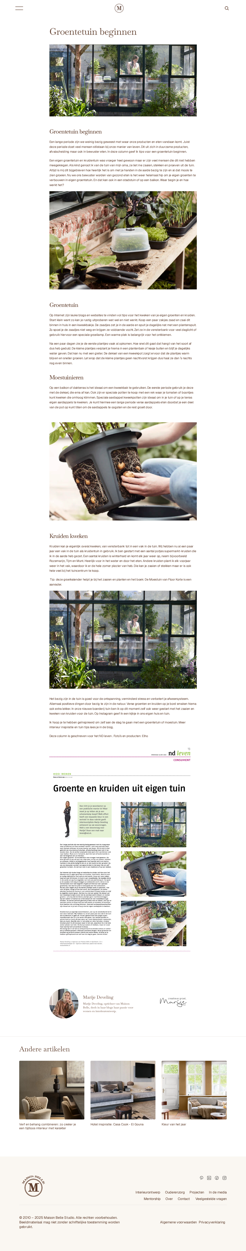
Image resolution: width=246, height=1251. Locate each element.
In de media (218, 1192)
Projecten (196, 1192)
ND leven (105, 736)
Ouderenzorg (175, 1192)
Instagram (106, 714)
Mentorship (152, 1199)
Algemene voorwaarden (178, 1222)
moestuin (171, 722)
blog (110, 727)
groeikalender (72, 579)
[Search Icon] (227, 8)
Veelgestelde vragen (211, 1199)
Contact (184, 1199)
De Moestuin (153, 579)
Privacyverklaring (212, 1222)
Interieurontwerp (147, 1192)
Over (169, 1199)
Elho (145, 736)
